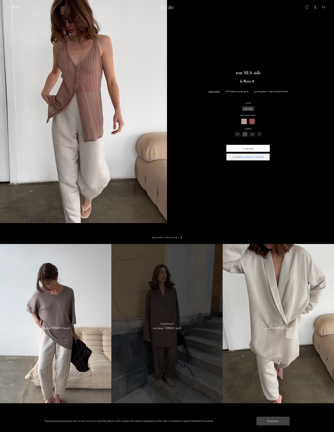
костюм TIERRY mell (167, 328)
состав (248, 103)
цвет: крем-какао (248, 115)
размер (248, 128)
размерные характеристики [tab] (271, 91)
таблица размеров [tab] (237, 91)
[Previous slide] (5, 111)
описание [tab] (214, 91)
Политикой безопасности (201, 420)
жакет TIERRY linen (278, 328)
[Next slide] (162, 111)
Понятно (273, 421)
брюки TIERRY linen (56, 328)
